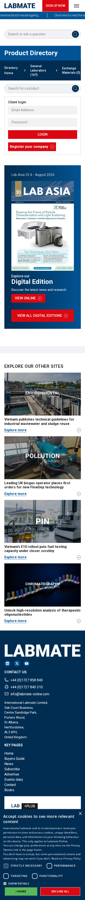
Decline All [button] (60, 891)
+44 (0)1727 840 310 (26, 687)
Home (9, 753)
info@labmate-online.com (29, 694)
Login (43, 134)
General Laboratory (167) (38, 70)
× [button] (80, 813)
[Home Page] (19, 5)
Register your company (29, 147)
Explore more (15, 430)
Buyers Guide (14, 759)
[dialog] (42, 854)
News (8, 764)
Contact (10, 785)
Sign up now (55, 5)
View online (25, 298)
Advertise (11, 774)
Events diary (13, 779)
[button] (42, 883)
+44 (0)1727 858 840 (26, 680)
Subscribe (12, 769)
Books (9, 790)
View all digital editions (39, 316)
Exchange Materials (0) (71, 70)
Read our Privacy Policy (66, 858)
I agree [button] (21, 891)
